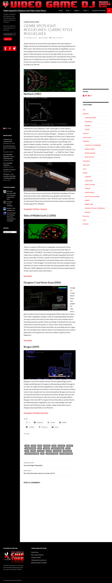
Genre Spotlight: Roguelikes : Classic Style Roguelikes (8, 156)
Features (86, 133)
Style (84, 220)
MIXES (87, 200)
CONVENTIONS (90, 118)
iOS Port (36, 209)
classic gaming (30, 448)
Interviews (86, 165)
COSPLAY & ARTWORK (93, 145)
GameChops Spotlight (92, 196)
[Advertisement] (96, 55)
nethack (41, 451)
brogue (69, 445)
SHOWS (87, 125)
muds (33, 451)
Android (43, 209)
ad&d (33, 445)
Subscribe (8, 39)
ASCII (54, 445)
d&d (39, 448)
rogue (49, 451)
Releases (88, 212)
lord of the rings (58, 448)
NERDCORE (89, 204)
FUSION (87, 188)
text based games (66, 453)
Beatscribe (44, 38)
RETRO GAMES (34, 22)
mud (27, 451)
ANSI (39, 445)
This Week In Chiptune (98, 10)
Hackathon (86, 161)
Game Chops (87, 137)
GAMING (76, 10)
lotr (68, 448)
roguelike (57, 451)
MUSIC (68, 10)
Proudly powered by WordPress (12, 580)
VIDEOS (85, 224)
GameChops (34, 552)
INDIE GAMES (89, 149)
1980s (27, 445)
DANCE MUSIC (90, 185)
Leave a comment (57, 38)
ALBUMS (88, 177)
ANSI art (47, 445)
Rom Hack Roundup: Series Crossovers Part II (39, 472)
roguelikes (67, 451)
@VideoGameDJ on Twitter (39, 563)
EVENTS (85, 10)
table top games (52, 453)
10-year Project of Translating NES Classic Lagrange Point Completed (11, 217)
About (61, 10)
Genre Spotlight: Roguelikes (33, 464)
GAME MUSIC (89, 192)
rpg (42, 453)
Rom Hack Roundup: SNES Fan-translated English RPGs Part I (11, 195)
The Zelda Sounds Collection (10, 204)
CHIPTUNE (89, 181)
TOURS (87, 129)
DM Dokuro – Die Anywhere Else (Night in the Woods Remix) (9, 176)
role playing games (32, 453)
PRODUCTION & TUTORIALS (95, 208)
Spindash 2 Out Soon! (9, 169)
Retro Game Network (37, 555)
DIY (84, 110)
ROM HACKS (89, 157)
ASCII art (61, 445)
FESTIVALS (88, 122)
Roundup (86, 216)
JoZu (84, 169)
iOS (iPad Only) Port (40, 413)
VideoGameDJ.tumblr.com (39, 560)
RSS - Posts (8, 128)
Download (28, 209)
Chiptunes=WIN (36, 557)
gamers (46, 448)
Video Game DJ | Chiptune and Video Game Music (24, 10)
